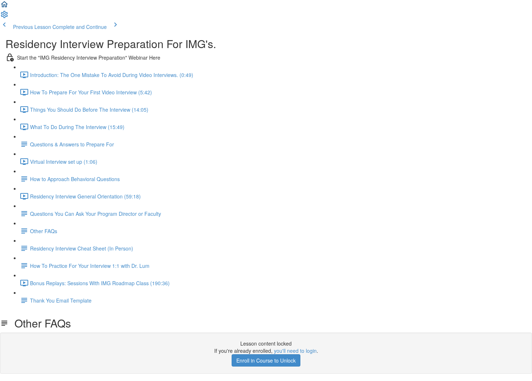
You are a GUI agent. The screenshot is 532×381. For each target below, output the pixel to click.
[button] (4, 6)
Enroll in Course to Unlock (266, 360)
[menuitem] (4, 16)
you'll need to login (295, 350)
